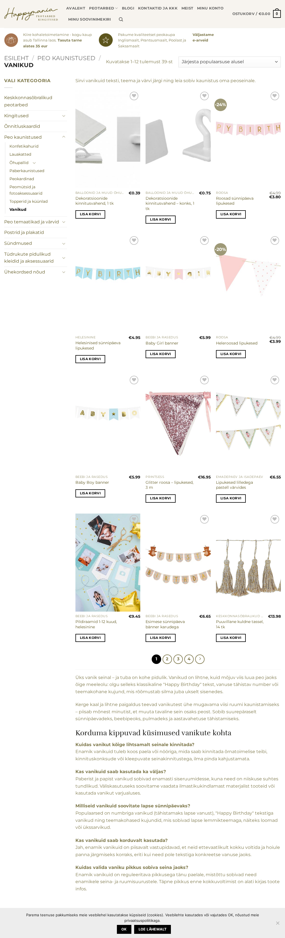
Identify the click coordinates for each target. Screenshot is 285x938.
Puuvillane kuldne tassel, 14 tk (240, 624)
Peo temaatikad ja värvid (31, 221)
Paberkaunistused (26, 170)
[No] (277, 924)
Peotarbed (101, 8)
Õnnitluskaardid (22, 126)
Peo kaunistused (66, 58)
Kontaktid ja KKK (158, 8)
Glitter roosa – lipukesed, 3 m (169, 485)
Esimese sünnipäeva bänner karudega (165, 624)
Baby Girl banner (162, 343)
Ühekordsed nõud (24, 272)
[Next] (200, 659)
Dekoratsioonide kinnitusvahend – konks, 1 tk (170, 203)
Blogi (128, 8)
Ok (124, 929)
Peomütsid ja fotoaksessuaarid (25, 190)
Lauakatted (20, 154)
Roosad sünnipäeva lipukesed (235, 201)
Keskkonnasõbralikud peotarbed (28, 101)
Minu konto (210, 8)
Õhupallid (18, 162)
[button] (256, 14)
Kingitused (16, 115)
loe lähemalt (153, 929)
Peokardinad (21, 178)
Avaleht (75, 8)
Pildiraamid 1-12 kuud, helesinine (96, 624)
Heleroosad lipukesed (236, 343)
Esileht (16, 58)
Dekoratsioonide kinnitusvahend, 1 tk (94, 201)
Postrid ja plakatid (24, 232)
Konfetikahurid (23, 146)
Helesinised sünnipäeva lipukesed (98, 345)
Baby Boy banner (92, 482)
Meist (187, 8)
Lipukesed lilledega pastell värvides (234, 485)
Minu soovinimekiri (89, 19)
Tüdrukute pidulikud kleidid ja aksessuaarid (29, 257)
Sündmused (18, 243)
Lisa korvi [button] (90, 214)
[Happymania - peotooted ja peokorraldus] (31, 14)
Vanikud (17, 209)
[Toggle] (63, 115)
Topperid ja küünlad (28, 201)
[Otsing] (121, 19)
